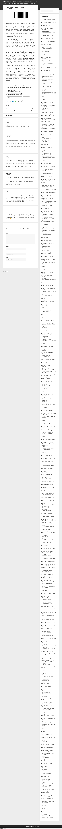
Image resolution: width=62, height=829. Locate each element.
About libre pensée (15, 3)
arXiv (43, 284)
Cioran (43, 731)
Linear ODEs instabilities (46, 140)
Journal (43, 712)
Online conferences (46, 246)
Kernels (43, 298)
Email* (7, 251)
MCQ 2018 (44, 273)
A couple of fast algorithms (47, 705)
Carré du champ (45, 392)
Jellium (43, 294)
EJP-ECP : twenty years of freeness (48, 439)
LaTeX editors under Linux (47, 577)
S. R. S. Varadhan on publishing (48, 350)
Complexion (44, 400)
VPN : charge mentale (46, 378)
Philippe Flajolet (45, 759)
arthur (7, 156)
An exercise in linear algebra (47, 468)
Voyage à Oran (45, 766)
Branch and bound (45, 683)
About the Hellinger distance (47, 272)
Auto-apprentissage (46, 365)
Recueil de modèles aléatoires (48, 430)
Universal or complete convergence (49, 568)
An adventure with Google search (48, 464)
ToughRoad (44, 362)
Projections (44, 304)
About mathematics (24, 3)
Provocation (44, 814)
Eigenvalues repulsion (46, 163)
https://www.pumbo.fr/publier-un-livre (26, 215)
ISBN (30, 52)
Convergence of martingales (47, 313)
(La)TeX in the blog (45, 811)
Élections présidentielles (46, 631)
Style (5, 828)
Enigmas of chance (46, 449)
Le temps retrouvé (45, 208)
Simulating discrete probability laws (49, 626)
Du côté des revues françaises (48, 526)
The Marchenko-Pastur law (47, 785)
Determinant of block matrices (48, 615)
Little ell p (44, 164)
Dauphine (44, 307)
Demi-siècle (44, 141)
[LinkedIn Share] (13, 101)
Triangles (44, 546)
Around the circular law (46, 693)
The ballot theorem (45, 613)
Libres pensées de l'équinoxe (47, 114)
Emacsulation (45, 616)
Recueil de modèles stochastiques (48, 491)
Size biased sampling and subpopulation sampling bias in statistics (48, 734)
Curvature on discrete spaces (47, 786)
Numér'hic (44, 265)
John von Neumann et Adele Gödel (48, 74)
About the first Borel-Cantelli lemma (49, 612)
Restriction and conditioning (47, 28)
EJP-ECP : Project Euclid (46, 429)
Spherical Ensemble (46, 60)
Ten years (44, 689)
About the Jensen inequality (47, 551)
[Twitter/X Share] (10, 101)
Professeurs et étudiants (47, 292)
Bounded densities (45, 792)
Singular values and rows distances (49, 783)
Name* (7, 246)
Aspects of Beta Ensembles (47, 305)
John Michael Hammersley (47, 695)
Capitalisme (44, 706)
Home (5, 3)
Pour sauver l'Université (46, 599)
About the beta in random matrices (48, 154)
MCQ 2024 (44, 58)
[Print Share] (22, 101)
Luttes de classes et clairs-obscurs (49, 22)
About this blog (32, 3)
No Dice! (43, 760)
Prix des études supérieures (47, 398)
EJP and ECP (44, 667)
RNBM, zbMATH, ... (45, 209)
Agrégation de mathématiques (48, 715)
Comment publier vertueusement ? (48, 179)
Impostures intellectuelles (47, 510)
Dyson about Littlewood (46, 542)
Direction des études (46, 23)
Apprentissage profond (46, 424)
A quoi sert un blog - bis (46, 743)
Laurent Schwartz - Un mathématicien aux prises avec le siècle (48, 516)
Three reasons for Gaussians (48, 221)
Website (7, 257)
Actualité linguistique (46, 237)
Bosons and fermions (46, 632)
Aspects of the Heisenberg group (48, 682)
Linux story (44, 699)
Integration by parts (46, 664)
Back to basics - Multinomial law (48, 573)
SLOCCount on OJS (46, 480)
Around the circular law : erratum (48, 359)
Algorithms (33, 110)
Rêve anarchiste (45, 545)
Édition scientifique (45, 144)
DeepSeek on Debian (46, 31)
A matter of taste (45, 680)
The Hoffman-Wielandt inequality (48, 666)
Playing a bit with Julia (46, 356)
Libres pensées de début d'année (48, 157)
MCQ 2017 (44, 314)
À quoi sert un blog (45, 776)
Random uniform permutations (48, 716)
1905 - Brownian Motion (46, 639)
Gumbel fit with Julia (46, 355)
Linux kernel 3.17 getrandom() (48, 493)
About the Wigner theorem (47, 610)
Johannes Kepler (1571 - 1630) (48, 143)
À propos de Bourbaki (46, 153)
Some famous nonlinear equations (49, 730)
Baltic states (44, 477)
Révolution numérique (46, 602)
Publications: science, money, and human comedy (17, 149)
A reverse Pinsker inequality (47, 135)
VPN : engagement (45, 403)
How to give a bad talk (46, 331)
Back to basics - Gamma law (47, 346)
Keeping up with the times (47, 147)
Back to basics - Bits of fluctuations (49, 361)
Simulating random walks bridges (48, 625)
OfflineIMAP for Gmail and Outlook (48, 369)
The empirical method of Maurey (48, 718)
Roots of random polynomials (48, 698)
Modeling (44, 247)
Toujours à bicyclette (46, 471)
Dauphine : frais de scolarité (47, 438)
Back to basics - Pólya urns (47, 442)
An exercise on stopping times (48, 606)
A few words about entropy (47, 112)
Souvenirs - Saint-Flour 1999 (47, 519)
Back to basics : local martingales (48, 230)
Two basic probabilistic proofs (48, 708)
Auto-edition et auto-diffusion (47, 635)
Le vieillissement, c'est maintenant (48, 558)
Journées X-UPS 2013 (46, 580)
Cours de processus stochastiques (49, 92)
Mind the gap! (44, 401)
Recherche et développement (47, 252)
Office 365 (44, 366)
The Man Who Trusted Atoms (48, 106)
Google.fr (44, 772)
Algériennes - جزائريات (46, 118)
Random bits (44, 544)
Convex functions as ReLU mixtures (49, 66)
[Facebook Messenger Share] (7, 101)
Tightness (44, 467)
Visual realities (45, 587)
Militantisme (44, 266)
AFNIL (34, 52)
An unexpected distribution (47, 275)
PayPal (32, 67)
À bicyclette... (44, 503)
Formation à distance (46, 253)
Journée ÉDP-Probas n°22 (47, 375)
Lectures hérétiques (46, 70)
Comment (8, 233)
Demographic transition (46, 618)
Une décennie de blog (46, 249)
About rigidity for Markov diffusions (49, 93)
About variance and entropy (47, 90)
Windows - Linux (45, 368)
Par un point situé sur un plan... (48, 323)
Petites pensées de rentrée (47, 333)
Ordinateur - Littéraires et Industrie (48, 574)
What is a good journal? (46, 600)
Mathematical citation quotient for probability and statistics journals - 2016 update (48, 406)
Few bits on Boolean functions (48, 658)
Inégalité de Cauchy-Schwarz (47, 773)
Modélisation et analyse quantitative (49, 228)
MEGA (43, 363)
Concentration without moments (48, 358)
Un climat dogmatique (46, 809)
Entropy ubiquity (45, 472)
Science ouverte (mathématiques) (48, 191)
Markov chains (45, 696)
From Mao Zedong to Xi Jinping (48, 172)
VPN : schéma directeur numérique (48, 374)
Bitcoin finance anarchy (46, 722)
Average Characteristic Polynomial (48, 578)
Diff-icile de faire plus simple (47, 651)
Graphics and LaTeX (46, 703)
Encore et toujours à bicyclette (48, 185)
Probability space (45, 282)
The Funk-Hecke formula (47, 207)
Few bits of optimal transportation (48, 180)
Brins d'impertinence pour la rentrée (49, 201)
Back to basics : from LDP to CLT (48, 119)
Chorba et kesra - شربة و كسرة (48, 124)
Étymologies (44, 384)
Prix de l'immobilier (45, 757)
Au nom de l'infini (45, 250)
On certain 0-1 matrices (46, 478)
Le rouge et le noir (45, 440)
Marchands (44, 641)
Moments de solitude (46, 802)
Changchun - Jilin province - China (48, 714)
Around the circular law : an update (48, 324)
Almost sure (44, 318)
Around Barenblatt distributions (48, 57)
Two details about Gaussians (48, 111)
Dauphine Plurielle (45, 408)
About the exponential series (47, 385)
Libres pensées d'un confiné (47, 254)
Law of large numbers (46, 308)
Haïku (43, 770)
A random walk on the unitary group (49, 638)
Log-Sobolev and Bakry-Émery (48, 156)
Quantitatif (44, 343)
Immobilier (44, 490)
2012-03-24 (11, 8)
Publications (44, 270)
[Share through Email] (19, 101)
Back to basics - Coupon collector (48, 801)
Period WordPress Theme (27, 826)
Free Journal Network (46, 337)
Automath (44, 55)
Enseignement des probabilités (48, 576)
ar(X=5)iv (44, 182)
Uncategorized (14, 105)
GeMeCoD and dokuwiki (46, 692)
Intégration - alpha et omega (47, 432)
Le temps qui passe (46, 61)
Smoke (43, 740)
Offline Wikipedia (45, 512)
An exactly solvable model (47, 217)
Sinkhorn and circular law (47, 202)
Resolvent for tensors (46, 134)
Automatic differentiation (47, 339)
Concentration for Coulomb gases (48, 379)
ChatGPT (44, 29)
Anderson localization (46, 812)
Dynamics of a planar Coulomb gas (49, 189)
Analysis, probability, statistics (48, 301)
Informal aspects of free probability (49, 513)
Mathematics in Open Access (47, 394)
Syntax (1, 828)
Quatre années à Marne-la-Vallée (48, 567)
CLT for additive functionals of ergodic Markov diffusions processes (48, 755)
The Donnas (44, 183)
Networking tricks (45, 679)
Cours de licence (45, 151)
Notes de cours (45, 775)
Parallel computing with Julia (47, 345)
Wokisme (44, 137)
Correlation (44, 788)
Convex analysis (45, 690)
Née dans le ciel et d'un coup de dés (49, 291)
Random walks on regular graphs (48, 532)
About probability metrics (47, 100)
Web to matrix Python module (48, 660)
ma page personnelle (29, 58)
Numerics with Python (46, 674)
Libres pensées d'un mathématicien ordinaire (16, 1)
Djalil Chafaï (8, 135)
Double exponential (46, 793)
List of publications (46, 446)
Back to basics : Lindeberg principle (49, 105)
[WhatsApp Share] (16, 101)
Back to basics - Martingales (47, 469)
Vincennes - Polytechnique (47, 433)
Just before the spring (10, 110)
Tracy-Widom (45, 741)
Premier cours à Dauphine (47, 560)
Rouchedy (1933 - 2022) (46, 138)
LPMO (9, 3)
